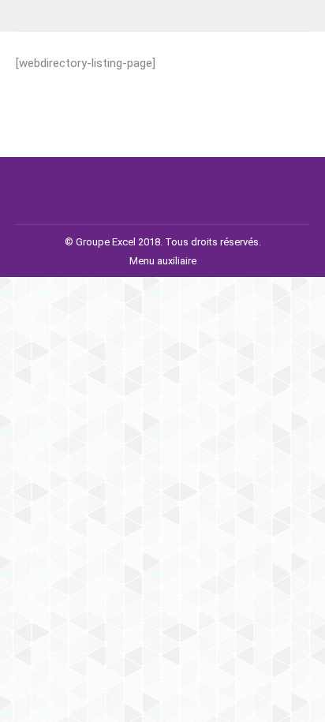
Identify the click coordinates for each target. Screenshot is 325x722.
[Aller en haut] (301, 698)
